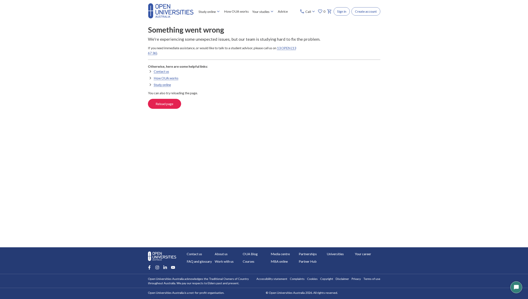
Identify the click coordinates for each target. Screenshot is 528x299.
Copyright (326, 279)
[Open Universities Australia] (171, 17)
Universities (335, 254)
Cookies (312, 279)
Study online (207, 11)
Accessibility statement (271, 279)
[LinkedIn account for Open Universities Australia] (165, 267)
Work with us (224, 261)
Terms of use (371, 279)
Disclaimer (342, 279)
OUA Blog (250, 254)
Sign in (341, 11)
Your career (363, 254)
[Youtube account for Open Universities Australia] (173, 267)
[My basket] (329, 11)
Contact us (161, 71)
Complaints (297, 279)
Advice (283, 11)
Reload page (164, 104)
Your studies (260, 11)
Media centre (280, 254)
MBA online (279, 261)
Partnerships (308, 254)
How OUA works (236, 11)
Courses (248, 261)
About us (221, 254)
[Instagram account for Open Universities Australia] (157, 267)
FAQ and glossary (199, 261)
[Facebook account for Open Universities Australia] (149, 267)
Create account (366, 11)
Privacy (356, 279)
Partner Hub (308, 261)
